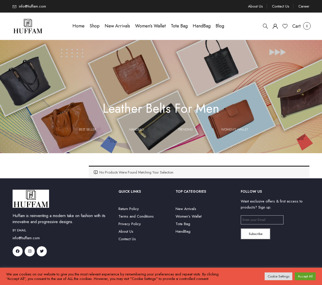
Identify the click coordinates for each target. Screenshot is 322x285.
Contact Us (280, 6)
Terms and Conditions (136, 216)
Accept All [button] (305, 276)
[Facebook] (18, 251)
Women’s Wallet (189, 216)
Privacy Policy (129, 224)
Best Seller (87, 129)
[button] (296, 26)
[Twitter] (42, 251)
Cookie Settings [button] (278, 276)
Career (303, 6)
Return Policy (128, 209)
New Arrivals (186, 209)
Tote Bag (183, 224)
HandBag (136, 129)
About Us (255, 6)
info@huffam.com (32, 6)
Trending (185, 129)
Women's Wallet (234, 129)
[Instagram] (30, 251)
